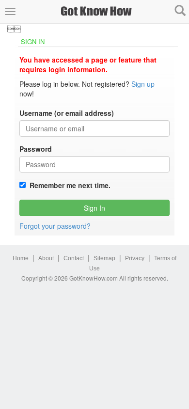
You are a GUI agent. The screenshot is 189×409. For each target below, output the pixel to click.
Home (21, 258)
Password (35, 149)
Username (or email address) (66, 113)
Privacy (134, 258)
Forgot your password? (55, 226)
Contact (73, 258)
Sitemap (104, 258)
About (46, 258)
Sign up (143, 84)
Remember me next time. (68, 185)
